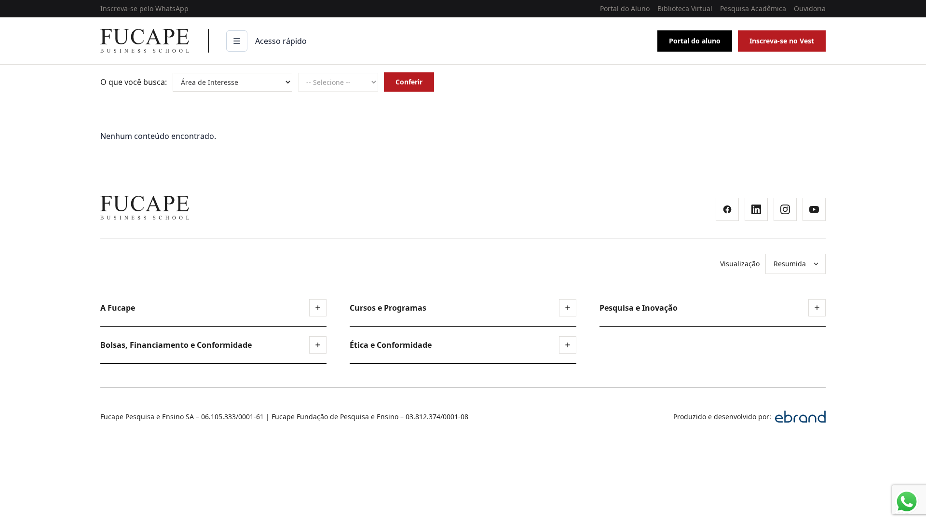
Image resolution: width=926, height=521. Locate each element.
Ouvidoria (810, 8)
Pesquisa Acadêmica (753, 8)
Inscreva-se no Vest (781, 40)
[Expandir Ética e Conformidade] (567, 345)
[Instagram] (785, 209)
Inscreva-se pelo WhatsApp (144, 8)
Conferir (408, 81)
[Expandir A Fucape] (318, 307)
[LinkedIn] (756, 209)
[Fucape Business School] (144, 207)
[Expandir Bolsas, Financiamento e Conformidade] (318, 345)
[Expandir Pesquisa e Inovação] (817, 307)
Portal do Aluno (625, 8)
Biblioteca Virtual (684, 8)
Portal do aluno (695, 40)
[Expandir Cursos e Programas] (567, 307)
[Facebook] (727, 209)
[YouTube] (814, 209)
